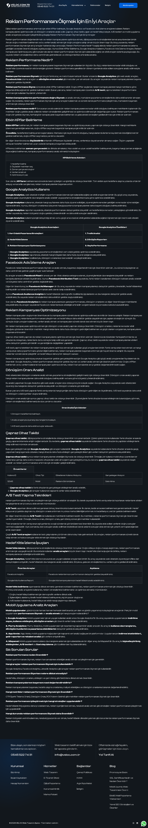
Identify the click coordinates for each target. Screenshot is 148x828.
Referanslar (95, 5)
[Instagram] (133, 823)
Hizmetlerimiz (77, 5)
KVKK (79, 778)
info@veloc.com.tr (67, 754)
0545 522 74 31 (45, 6)
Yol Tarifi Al (106, 754)
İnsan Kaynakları (19, 778)
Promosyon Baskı (118, 772)
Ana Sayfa (63, 5)
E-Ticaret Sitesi (51, 778)
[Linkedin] (137, 823)
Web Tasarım (51, 772)
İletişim (108, 5)
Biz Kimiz (15, 772)
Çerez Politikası (84, 772)
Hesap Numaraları (20, 783)
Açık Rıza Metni (84, 783)
